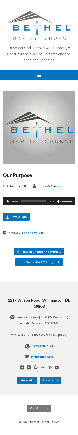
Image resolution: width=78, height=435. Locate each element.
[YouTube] (57, 367)
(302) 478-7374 (42, 346)
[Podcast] (50, 367)
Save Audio (18, 217)
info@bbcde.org (42, 356)
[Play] (8, 201)
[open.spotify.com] (36, 367)
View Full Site (39, 408)
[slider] (67, 201)
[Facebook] (22, 367)
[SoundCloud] (43, 367)
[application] (39, 201)
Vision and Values (30, 232)
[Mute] (59, 201)
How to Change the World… (41, 251)
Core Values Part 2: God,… (37, 262)
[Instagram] (29, 367)
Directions (50, 380)
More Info (27, 380)
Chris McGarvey (49, 186)
